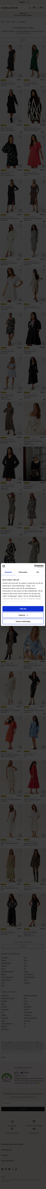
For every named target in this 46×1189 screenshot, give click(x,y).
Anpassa (22, 615)
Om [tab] (37, 572)
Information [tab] (23, 572)
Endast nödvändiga (23, 621)
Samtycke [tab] (8, 572)
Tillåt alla (23, 609)
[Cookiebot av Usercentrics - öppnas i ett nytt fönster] (34, 566)
